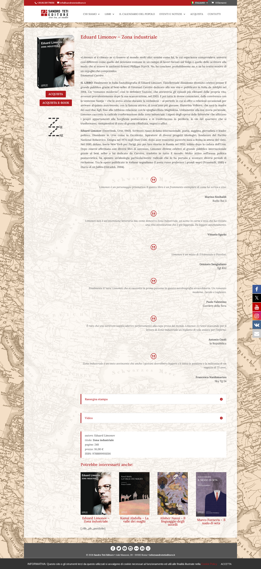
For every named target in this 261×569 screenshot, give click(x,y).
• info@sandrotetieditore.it (161, 555)
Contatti (214, 14)
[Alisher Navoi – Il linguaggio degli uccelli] (172, 493)
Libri (108, 14)
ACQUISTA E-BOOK (55, 102)
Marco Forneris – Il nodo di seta (211, 521)
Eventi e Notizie (170, 14)
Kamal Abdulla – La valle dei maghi (134, 519)
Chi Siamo (90, 14)
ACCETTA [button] (226, 564)
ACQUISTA (55, 94)
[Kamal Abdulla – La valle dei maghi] (134, 493)
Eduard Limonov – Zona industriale (95, 519)
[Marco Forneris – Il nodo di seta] (211, 494)
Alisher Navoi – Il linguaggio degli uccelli (172, 521)
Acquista (196, 14)
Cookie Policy (209, 563)
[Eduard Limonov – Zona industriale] (96, 493)
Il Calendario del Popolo (137, 14)
